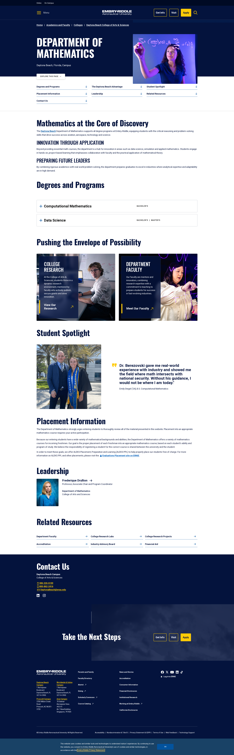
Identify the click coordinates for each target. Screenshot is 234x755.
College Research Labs (102, 536)
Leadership (97, 93)
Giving (80, 691)
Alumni (81, 685)
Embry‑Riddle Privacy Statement (91, 750)
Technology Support (187, 733)
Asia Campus (62, 699)
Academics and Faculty (58, 25)
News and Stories (126, 672)
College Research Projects (158, 536)
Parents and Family (86, 672)
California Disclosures (128, 710)
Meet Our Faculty (137, 308)
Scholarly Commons (86, 697)
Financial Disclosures (128, 691)
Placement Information (48, 93)
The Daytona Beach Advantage (107, 86)
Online (39, 3)
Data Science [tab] (102, 220)
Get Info (160, 12)
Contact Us (42, 101)
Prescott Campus (44, 699)
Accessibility (99, 733)
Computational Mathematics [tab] (96, 206)
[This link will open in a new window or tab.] (162, 672)
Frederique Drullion (75, 480)
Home (40, 25)
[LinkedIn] (38, 595)
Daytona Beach (48, 131)
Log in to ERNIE (170, 677)
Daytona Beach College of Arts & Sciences (107, 25)
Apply (186, 637)
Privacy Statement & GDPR (140, 733)
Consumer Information (128, 685)
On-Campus (49, 3)
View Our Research (50, 306)
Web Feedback (171, 733)
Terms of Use (158, 733)
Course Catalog (84, 704)
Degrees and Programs (48, 86)
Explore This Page (49, 76)
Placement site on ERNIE (120, 455)
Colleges (78, 25)
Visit (173, 12)
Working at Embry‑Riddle (129, 704)
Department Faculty (46, 536)
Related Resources (156, 93)
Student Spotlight (156, 86)
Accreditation (44, 544)
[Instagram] (44, 595)
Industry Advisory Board (103, 544)
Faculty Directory (85, 678)
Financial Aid (151, 544)
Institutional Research (128, 697)
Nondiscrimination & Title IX (117, 733)
